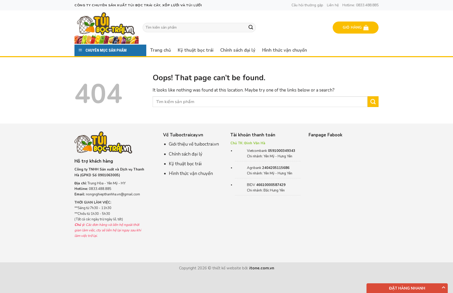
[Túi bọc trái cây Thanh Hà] (106, 23)
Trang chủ (160, 50)
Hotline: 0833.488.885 (360, 5)
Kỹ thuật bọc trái (195, 50)
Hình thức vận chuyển (284, 50)
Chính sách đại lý (237, 50)
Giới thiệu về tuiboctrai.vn (194, 144)
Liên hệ (333, 5)
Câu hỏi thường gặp (307, 5)
